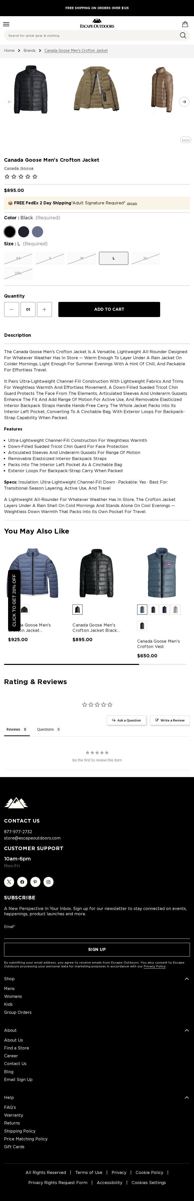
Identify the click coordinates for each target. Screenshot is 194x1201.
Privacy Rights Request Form (57, 1182)
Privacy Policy (154, 966)
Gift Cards (14, 1146)
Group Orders (18, 1012)
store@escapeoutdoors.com (32, 838)
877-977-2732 (18, 831)
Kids (8, 1004)
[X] (9, 882)
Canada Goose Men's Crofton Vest (158, 644)
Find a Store (16, 1048)
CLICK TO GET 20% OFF (14, 600)
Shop (9, 978)
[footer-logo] (16, 807)
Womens (13, 996)
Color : (32, 217)
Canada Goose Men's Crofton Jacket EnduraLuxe (29, 628)
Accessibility (109, 1182)
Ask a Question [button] (129, 720)
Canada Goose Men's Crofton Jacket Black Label (94, 628)
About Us (13, 1040)
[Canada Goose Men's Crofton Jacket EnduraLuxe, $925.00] (32, 573)
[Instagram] (48, 882)
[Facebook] (22, 882)
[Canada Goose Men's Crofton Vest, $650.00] (161, 573)
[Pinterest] (35, 882)
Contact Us (15, 1063)
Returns (12, 1123)
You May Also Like (36, 531)
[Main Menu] (6, 24)
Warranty (13, 1115)
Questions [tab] (45, 729)
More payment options (109, 322)
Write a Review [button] (173, 720)
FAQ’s (10, 1107)
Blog (8, 1071)
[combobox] (97, 35)
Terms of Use (88, 1172)
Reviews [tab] (13, 729)
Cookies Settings (149, 1182)
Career (11, 1055)
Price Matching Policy (25, 1139)
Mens (9, 988)
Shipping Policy (19, 1131)
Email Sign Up (18, 1079)
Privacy (119, 1172)
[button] (24, 610)
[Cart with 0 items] (185, 23)
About (10, 1030)
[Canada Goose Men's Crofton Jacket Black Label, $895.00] (97, 573)
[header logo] (97, 23)
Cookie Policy (149, 1172)
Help (9, 1097)
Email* (9, 927)
